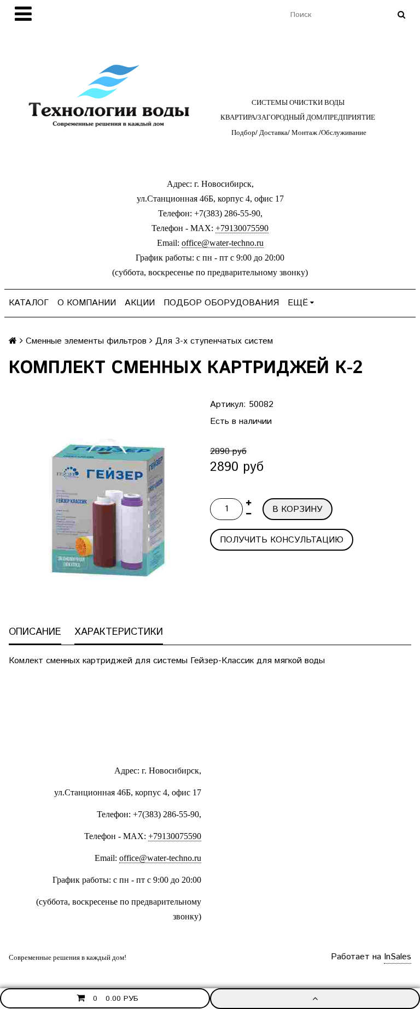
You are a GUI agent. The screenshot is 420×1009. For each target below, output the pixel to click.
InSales (397, 957)
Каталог (29, 303)
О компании (86, 303)
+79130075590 (242, 228)
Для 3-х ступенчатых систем (214, 341)
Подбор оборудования (221, 303)
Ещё (298, 303)
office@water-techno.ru (223, 242)
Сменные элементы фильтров (86, 341)
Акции (140, 303)
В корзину (297, 509)
